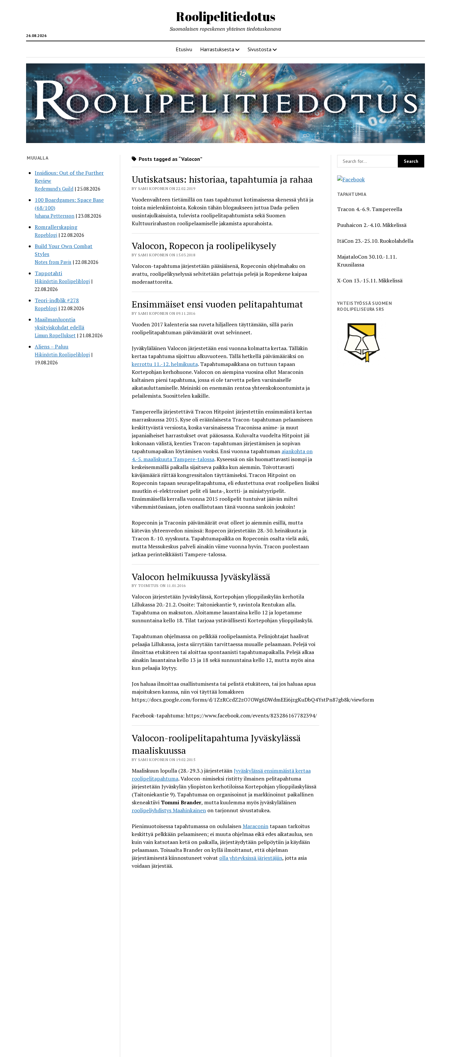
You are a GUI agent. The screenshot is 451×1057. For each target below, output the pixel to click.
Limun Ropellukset (55, 335)
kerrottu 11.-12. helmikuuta (165, 364)
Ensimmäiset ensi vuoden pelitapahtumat (217, 304)
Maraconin (255, 826)
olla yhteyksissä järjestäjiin (250, 857)
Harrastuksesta (217, 49)
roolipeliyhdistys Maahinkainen (169, 810)
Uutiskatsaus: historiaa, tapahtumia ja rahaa (222, 179)
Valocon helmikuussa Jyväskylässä (201, 576)
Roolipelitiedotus (225, 16)
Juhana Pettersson (54, 216)
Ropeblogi (46, 235)
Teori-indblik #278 (57, 300)
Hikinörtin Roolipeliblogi (62, 281)
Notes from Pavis (53, 262)
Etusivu (184, 49)
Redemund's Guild (54, 189)
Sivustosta (259, 49)
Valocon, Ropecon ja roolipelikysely (204, 245)
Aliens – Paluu (51, 346)
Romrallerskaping (56, 227)
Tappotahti (48, 273)
